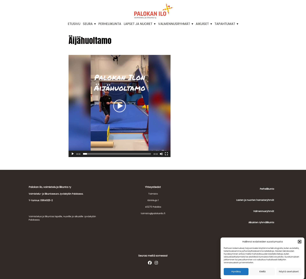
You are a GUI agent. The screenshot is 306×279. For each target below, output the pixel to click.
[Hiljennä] (161, 153)
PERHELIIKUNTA (109, 24)
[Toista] (72, 153)
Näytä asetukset (289, 271)
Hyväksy (236, 271)
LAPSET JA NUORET (138, 24)
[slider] (117, 154)
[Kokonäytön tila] (166, 153)
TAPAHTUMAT (225, 24)
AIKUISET (202, 24)
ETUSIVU (74, 24)
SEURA (88, 24)
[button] (299, 241)
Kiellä (262, 271)
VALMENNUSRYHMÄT (174, 24)
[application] (120, 106)
